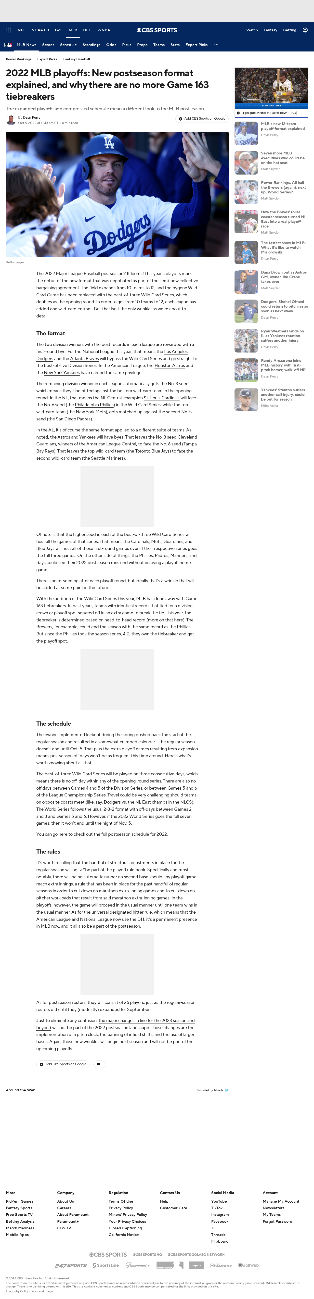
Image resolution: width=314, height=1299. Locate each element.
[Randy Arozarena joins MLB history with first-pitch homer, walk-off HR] (246, 370)
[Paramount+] (138, 1264)
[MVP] (196, 1263)
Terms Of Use (121, 1201)
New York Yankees (62, 373)
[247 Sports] (71, 1264)
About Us (65, 1201)
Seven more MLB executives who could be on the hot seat (283, 158)
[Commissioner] (170, 1263)
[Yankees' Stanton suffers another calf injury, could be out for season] (246, 399)
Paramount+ (68, 1221)
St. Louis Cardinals (162, 398)
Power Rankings (18, 59)
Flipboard (220, 1241)
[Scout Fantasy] (221, 1265)
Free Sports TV (19, 1214)
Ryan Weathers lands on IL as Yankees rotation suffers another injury (282, 336)
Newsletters (273, 1208)
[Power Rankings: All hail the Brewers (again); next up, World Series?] (246, 192)
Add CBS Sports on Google (204, 118)
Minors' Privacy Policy (128, 1214)
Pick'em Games (19, 1201)
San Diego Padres (73, 419)
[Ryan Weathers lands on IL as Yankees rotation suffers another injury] (246, 341)
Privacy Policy (121, 1208)
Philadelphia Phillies (94, 405)
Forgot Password (277, 1221)
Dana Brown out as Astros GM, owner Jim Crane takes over (284, 277)
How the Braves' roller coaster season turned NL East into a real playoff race (283, 219)
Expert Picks (47, 59)
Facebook (219, 1221)
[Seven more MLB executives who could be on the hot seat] (246, 163)
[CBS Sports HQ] (147, 1254)
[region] (271, 88)
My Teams (272, 1214)
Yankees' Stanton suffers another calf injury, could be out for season (283, 395)
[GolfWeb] (248, 1265)
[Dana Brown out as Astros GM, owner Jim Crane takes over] (246, 282)
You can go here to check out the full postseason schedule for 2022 (101, 834)
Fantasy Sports (19, 1208)
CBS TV (64, 1228)
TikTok (216, 1208)
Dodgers (112, 802)
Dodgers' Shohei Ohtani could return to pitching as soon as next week (284, 306)
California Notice (124, 1230)
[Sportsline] (106, 1264)
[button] (216, 44)
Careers (64, 1208)
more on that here (165, 620)
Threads (218, 1234)
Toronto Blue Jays (152, 451)
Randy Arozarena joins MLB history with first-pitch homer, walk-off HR (283, 365)
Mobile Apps (17, 1234)
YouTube (219, 1201)
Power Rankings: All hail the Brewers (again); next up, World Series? (283, 187)
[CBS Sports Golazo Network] (196, 1254)
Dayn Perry (31, 117)
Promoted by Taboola (210, 1090)
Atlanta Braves (84, 359)
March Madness (20, 1228)
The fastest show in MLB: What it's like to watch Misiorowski (283, 247)
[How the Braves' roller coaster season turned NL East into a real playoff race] (246, 221)
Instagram (220, 1214)
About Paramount (73, 1214)
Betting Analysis (20, 1221)
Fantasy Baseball (76, 59)
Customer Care (173, 1208)
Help (164, 1201)
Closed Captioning (125, 1223)
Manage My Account (281, 1201)
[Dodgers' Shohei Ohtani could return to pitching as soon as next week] (246, 311)
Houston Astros (170, 365)
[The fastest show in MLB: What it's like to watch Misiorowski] (246, 252)
